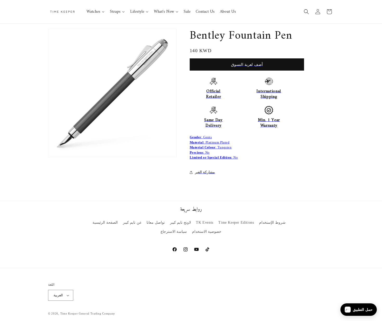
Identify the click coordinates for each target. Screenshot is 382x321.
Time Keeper (69, 313)
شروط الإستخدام (272, 222)
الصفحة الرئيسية (105, 222)
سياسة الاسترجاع (174, 232)
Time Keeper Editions (236, 222)
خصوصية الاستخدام (207, 232)
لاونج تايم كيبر (180, 222)
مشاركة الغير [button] (205, 172)
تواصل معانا (156, 222)
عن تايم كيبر (132, 222)
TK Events (204, 222)
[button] (306, 11)
